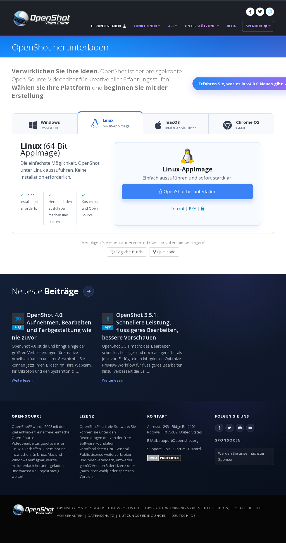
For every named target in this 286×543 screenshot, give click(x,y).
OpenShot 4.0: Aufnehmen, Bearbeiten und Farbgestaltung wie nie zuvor (51, 326)
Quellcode (165, 251)
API (171, 26)
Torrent (177, 208)
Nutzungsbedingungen (143, 515)
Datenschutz (101, 515)
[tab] (45, 125)
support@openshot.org (178, 440)
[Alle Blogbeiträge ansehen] (88, 291)
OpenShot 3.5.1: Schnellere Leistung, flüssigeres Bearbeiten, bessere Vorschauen (140, 326)
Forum (180, 449)
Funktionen (145, 26)
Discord (194, 449)
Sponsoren (228, 440)
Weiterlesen (22, 380)
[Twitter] (260, 12)
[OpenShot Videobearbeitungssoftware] (33, 509)
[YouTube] (250, 428)
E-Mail (167, 449)
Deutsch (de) (184, 515)
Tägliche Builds (129, 251)
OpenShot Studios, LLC (213, 508)
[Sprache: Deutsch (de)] (270, 12)
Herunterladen (106, 26)
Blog (231, 26)
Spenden (254, 26)
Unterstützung (200, 26)
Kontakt (157, 416)
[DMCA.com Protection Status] (164, 457)
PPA (192, 208)
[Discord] (240, 428)
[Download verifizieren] (202, 208)
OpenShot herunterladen (189, 191)
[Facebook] (250, 12)
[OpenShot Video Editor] (41, 18)
